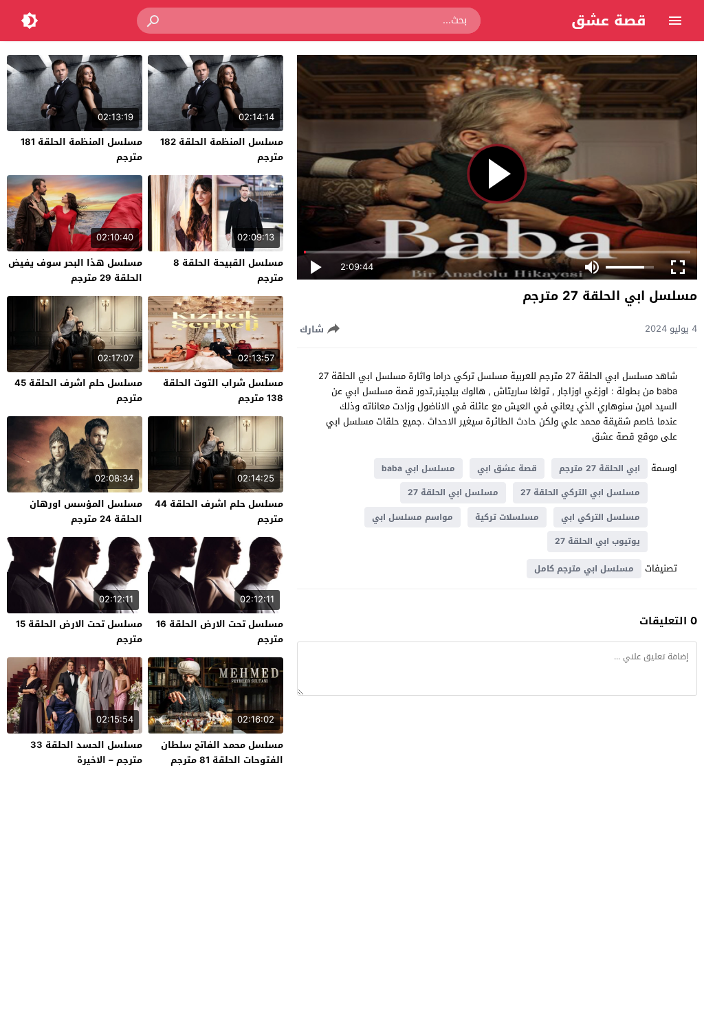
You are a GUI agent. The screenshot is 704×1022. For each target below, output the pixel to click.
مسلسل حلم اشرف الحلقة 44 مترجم (219, 511)
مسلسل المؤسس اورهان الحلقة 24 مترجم (86, 511)
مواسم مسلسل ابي (412, 517)
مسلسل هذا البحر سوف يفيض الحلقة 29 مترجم (75, 270)
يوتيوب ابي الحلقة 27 (597, 541)
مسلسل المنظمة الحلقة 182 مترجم (221, 149)
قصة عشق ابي (507, 468)
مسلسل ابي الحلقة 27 (453, 492)
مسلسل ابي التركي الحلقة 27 (580, 492)
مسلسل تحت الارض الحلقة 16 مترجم (219, 631)
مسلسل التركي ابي (600, 517)
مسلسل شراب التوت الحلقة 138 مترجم (223, 390)
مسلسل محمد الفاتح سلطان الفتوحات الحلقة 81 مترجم (222, 752)
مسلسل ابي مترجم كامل (584, 568)
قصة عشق (608, 20)
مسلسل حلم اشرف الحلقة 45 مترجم (78, 390)
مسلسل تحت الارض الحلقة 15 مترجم (79, 631)
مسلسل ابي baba (418, 468)
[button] (154, 21)
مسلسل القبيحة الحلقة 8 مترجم (228, 270)
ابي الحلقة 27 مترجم (599, 468)
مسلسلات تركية (507, 517)
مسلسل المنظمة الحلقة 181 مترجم (81, 149)
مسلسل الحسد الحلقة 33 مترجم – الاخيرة (86, 752)
